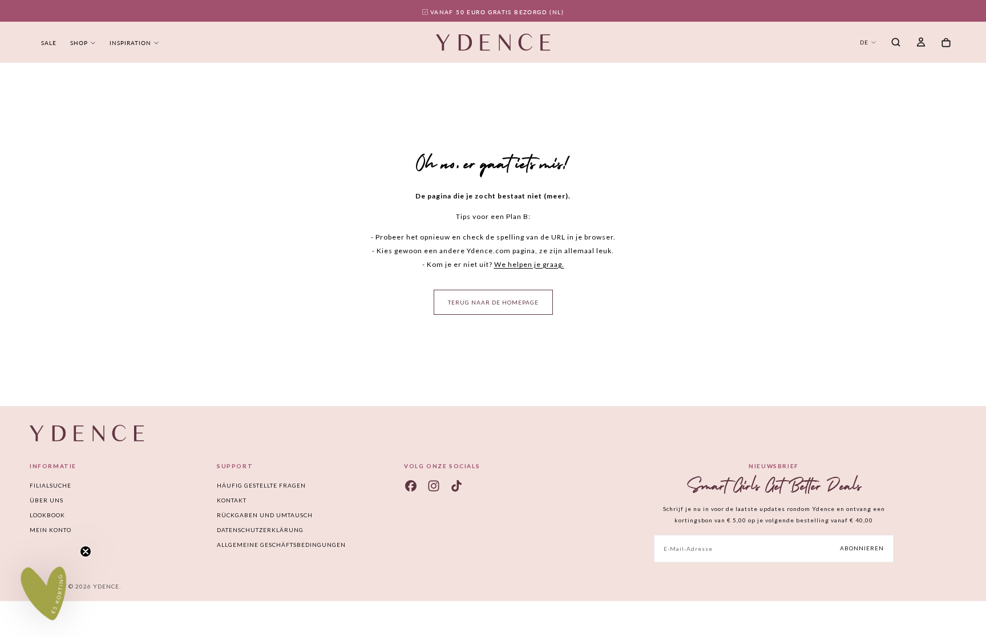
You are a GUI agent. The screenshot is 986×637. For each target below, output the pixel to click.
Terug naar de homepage (493, 302)
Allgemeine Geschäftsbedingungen (281, 544)
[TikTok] (456, 486)
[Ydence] (87, 433)
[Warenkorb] (946, 43)
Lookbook (47, 515)
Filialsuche (50, 485)
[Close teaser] (85, 551)
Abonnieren (862, 548)
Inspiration (130, 42)
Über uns (46, 500)
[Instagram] (434, 486)
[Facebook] (411, 486)
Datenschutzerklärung (260, 529)
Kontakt (231, 500)
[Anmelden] (921, 43)
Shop (79, 42)
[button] (896, 43)
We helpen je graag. (529, 264)
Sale (48, 42)
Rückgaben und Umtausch (265, 515)
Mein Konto (50, 529)
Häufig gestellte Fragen (261, 485)
